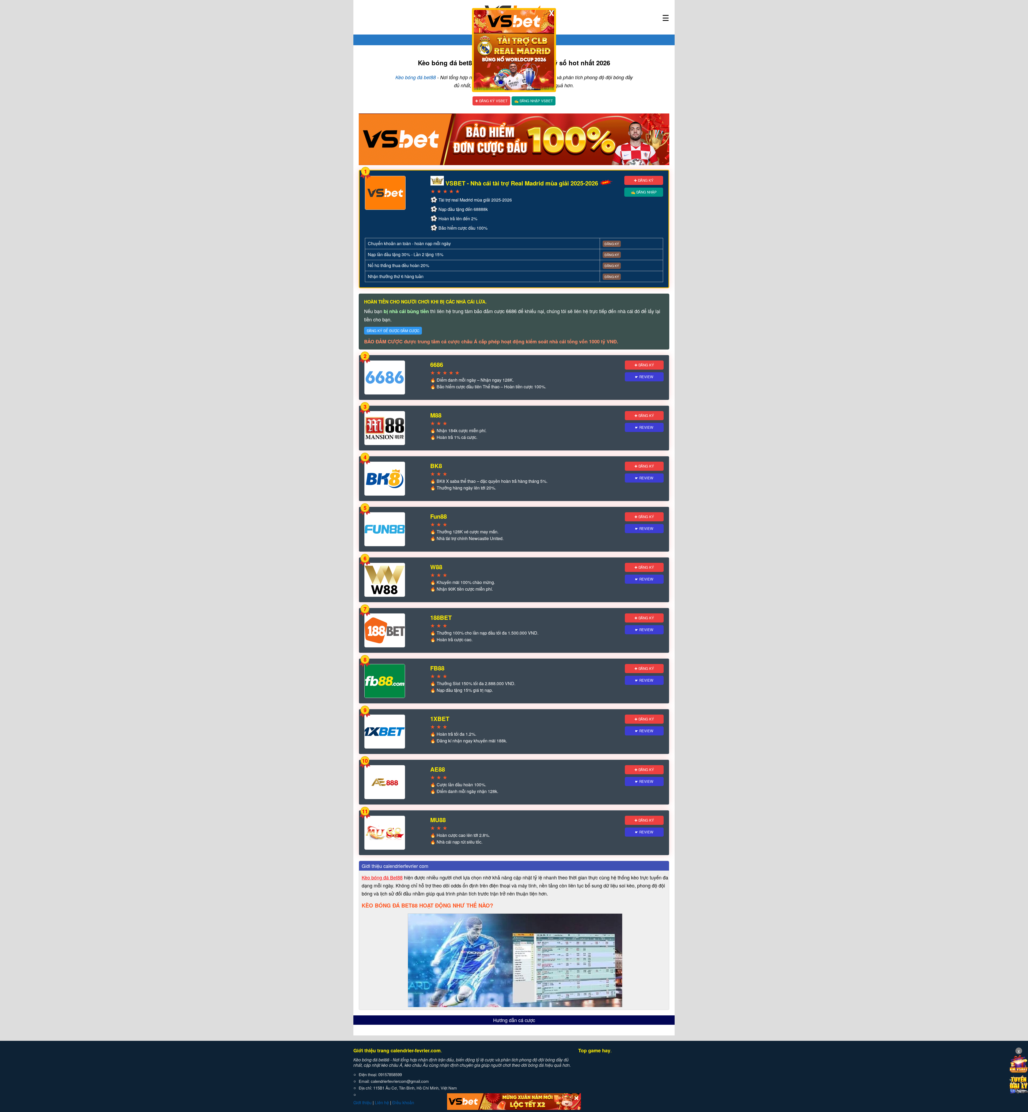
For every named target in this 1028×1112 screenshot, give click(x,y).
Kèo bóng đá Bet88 (382, 877)
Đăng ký (611, 243)
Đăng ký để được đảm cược (393, 330)
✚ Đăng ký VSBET (491, 100)
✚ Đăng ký (643, 180)
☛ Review (644, 376)
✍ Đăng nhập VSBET (533, 100)
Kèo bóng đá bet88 (415, 77)
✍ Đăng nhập (644, 192)
